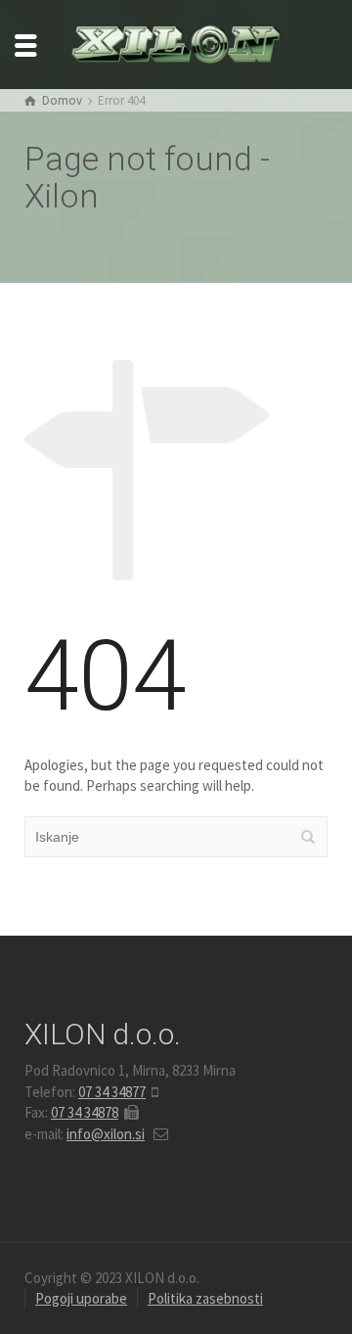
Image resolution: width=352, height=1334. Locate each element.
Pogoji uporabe (81, 1298)
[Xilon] (176, 42)
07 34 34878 (84, 1112)
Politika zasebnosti (205, 1298)
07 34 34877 (112, 1091)
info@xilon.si (105, 1134)
